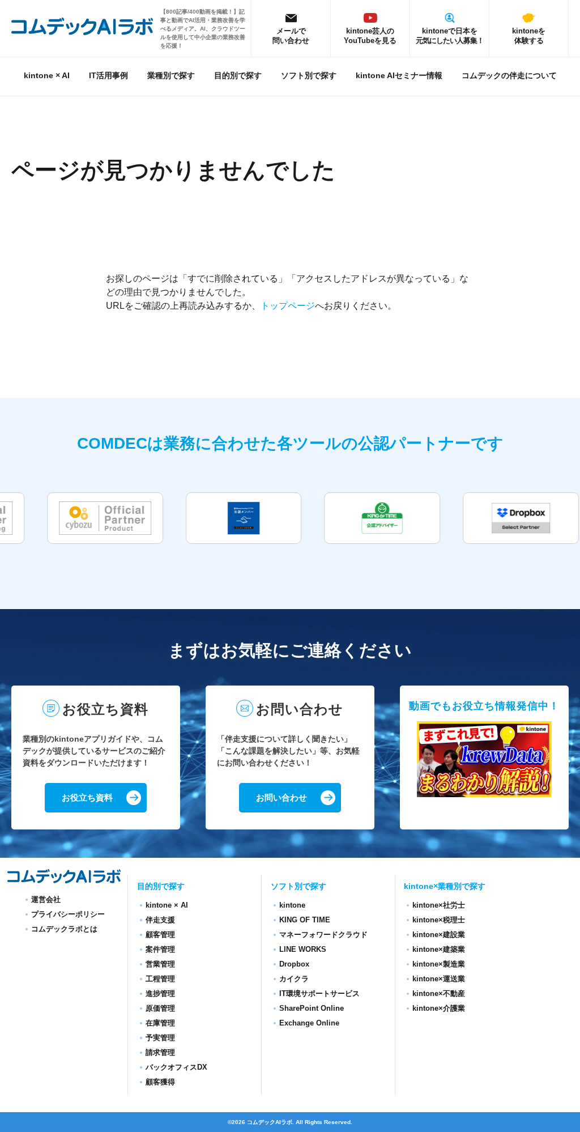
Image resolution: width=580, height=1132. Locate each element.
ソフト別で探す (308, 75)
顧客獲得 (160, 1082)
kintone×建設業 (438, 934)
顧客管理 (160, 934)
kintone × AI (47, 75)
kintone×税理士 (438, 920)
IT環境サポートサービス (319, 993)
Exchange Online (309, 1023)
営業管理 (160, 964)
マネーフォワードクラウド (323, 934)
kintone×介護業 (438, 1008)
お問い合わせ (281, 797)
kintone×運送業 (438, 978)
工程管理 (160, 978)
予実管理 (160, 1037)
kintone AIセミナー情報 (399, 75)
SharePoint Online (311, 1008)
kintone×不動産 (438, 993)
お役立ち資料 (87, 797)
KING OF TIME (304, 920)
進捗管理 (160, 993)
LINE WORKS (302, 949)
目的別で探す (238, 75)
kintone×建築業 (438, 949)
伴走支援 (160, 920)
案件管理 (160, 949)
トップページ (288, 305)
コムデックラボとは (64, 929)
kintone (292, 905)
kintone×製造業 (438, 964)
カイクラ (294, 978)
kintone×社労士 (438, 905)
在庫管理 (160, 1023)
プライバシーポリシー (68, 914)
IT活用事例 (108, 75)
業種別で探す (171, 75)
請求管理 (160, 1052)
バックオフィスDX (176, 1067)
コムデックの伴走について (509, 75)
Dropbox (294, 964)
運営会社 (46, 899)
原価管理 (160, 1008)
